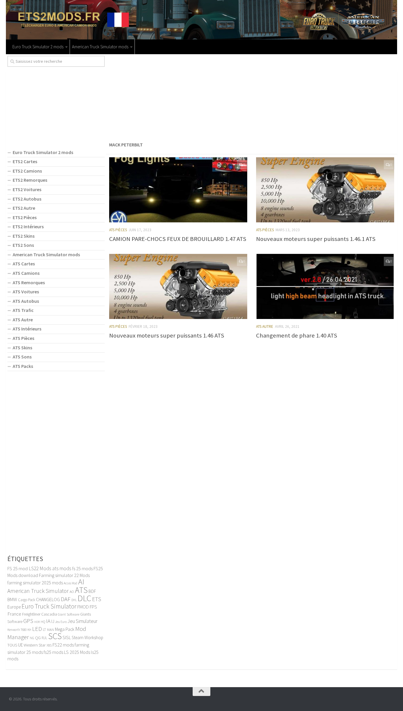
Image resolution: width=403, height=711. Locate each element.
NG (32, 638)
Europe (14, 607)
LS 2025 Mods (77, 652)
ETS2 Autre (24, 208)
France (14, 614)
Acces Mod (70, 583)
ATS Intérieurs (27, 329)
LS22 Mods (40, 568)
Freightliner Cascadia (39, 614)
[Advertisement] (251, 97)
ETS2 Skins (24, 236)
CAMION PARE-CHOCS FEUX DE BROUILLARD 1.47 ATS (177, 239)
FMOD (83, 607)
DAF (66, 599)
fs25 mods (53, 652)
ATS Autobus (26, 301)
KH (29, 630)
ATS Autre (264, 326)
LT (44, 629)
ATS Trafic (23, 310)
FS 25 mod (17, 568)
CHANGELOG (48, 599)
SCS (55, 636)
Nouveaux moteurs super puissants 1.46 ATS (166, 335)
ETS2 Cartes (25, 161)
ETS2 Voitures (27, 189)
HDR (37, 622)
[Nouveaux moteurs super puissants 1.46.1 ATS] (325, 189)
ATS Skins (22, 347)
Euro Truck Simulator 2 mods (37, 46)
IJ (52, 621)
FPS (93, 607)
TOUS (12, 645)
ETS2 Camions (27, 171)
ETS (96, 599)
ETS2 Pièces (25, 217)
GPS (28, 621)
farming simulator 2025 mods (35, 583)
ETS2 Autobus (27, 199)
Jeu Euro (61, 622)
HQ (43, 621)
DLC (84, 598)
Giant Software (68, 614)
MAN (50, 629)
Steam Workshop (87, 637)
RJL (44, 637)
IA (48, 620)
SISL (67, 637)
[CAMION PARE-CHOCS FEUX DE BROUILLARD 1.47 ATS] (178, 189)
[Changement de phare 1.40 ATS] (325, 286)
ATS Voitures (26, 292)
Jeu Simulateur (82, 621)
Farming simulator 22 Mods (64, 575)
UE (20, 645)
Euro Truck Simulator (49, 606)
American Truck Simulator (38, 590)
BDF (92, 591)
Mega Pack (64, 629)
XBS (49, 645)
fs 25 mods (82, 568)
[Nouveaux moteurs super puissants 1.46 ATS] (178, 286)
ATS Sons (22, 357)
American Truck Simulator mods (100, 46)
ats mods (61, 568)
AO (72, 591)
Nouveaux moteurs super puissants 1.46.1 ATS (316, 239)
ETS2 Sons (23, 245)
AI (81, 581)
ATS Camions (26, 273)
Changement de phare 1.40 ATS (296, 335)
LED (37, 629)
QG (38, 637)
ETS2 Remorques (30, 180)
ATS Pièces (118, 229)
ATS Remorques (29, 282)
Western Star (35, 645)
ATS (81, 590)
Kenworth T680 (17, 630)
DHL (74, 600)
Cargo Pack (26, 599)
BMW (12, 599)
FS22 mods (63, 645)
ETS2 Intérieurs (28, 226)
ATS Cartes (24, 264)
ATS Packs (23, 366)
